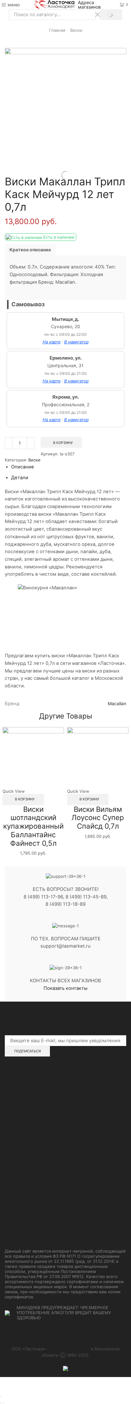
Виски (76, 30)
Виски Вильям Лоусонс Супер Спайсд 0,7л (98, 817)
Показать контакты (65, 988)
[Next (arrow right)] (3, 1402)
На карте (52, 341)
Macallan (117, 703)
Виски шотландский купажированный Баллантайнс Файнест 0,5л (33, 826)
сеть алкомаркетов (70, 1348)
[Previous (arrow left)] (0, 1402)
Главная (57, 30)
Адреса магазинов (89, 4)
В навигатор (76, 341)
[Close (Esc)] (0, 1396)
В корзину (63, 442)
